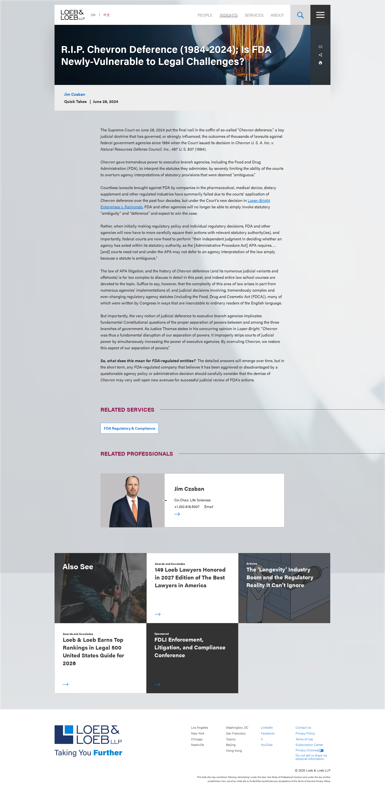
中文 (106, 14)
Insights (229, 15)
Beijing (231, 744)
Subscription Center (309, 744)
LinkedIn (267, 727)
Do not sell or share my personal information (311, 757)
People (205, 15)
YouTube (267, 744)
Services (254, 15)
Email (208, 506)
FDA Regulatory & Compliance (129, 428)
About (277, 15)
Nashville (197, 744)
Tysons (230, 739)
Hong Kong (234, 750)
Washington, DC (237, 727)
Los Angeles (199, 727)
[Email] (320, 47)
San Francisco (236, 733)
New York (197, 733)
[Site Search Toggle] (300, 15)
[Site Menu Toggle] (320, 15)
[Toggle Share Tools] (320, 55)
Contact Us (303, 727)
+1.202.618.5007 (187, 506)
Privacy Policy (305, 733)
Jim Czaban (74, 94)
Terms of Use (304, 739)
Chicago (197, 739)
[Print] (320, 63)
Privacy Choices (307, 750)
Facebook (268, 733)
